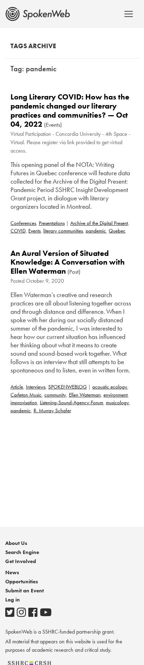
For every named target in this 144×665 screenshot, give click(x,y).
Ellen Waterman (85, 394)
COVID (18, 230)
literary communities (63, 230)
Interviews (35, 386)
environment (115, 394)
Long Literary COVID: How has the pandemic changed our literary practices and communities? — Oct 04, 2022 (69, 110)
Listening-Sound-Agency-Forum (71, 402)
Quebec (117, 230)
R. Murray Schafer (52, 410)
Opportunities (21, 581)
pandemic (96, 230)
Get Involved (20, 561)
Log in (12, 599)
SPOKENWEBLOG (67, 386)
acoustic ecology (109, 386)
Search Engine (22, 552)
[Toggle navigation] (128, 14)
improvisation (23, 402)
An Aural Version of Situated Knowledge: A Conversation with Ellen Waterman (67, 262)
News (12, 572)
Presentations (52, 223)
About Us (16, 543)
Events (34, 230)
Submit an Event (24, 590)
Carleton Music (26, 394)
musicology (117, 402)
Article (16, 386)
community (55, 394)
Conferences (23, 223)
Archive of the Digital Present (99, 223)
